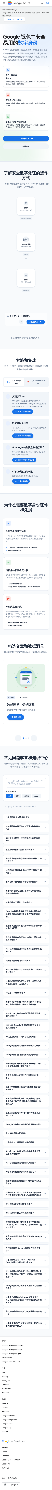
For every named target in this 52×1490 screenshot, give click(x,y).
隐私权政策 (12, 1478)
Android (5, 1404)
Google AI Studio (8, 1416)
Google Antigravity (9, 1420)
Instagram (6, 1380)
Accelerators (7, 1357)
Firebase (5, 1412)
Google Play (6, 1428)
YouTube (5, 1393)
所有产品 (5, 1468)
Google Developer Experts (12, 1353)
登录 (47, 3)
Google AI (6, 1464)
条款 (4, 1478)
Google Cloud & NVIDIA (11, 1362)
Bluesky (5, 1376)
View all (5, 1432)
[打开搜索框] (41, 3)
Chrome (5, 1408)
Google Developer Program (12, 1345)
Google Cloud (7, 1424)
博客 (4, 1372)
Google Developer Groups (12, 1349)
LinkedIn (5, 1385)
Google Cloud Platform (11, 1460)
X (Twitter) (6, 1389)
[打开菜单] (4, 3)
